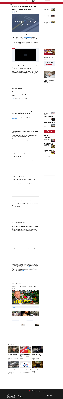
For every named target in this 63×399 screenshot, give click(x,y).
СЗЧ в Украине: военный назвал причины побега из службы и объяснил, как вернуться (12, 355)
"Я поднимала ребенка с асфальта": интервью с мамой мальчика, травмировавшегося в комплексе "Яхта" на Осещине (49, 80)
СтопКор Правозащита (22, 395)
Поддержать (49, 64)
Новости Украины (12, 4)
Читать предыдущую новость (16, 320)
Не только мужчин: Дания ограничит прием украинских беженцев (25, 355)
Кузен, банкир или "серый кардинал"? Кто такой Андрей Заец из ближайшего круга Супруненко (49, 150)
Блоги (31, 391)
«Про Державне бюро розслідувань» (27, 37)
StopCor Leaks (46, 135)
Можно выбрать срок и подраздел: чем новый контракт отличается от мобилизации (49, 20)
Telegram (30, 306)
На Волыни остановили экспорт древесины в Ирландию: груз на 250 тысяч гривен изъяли (48, 14)
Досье (34, 391)
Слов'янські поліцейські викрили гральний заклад (18, 322)
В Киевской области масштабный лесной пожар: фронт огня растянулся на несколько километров (49, 123)
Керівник (13, 98)
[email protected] (14, 118)
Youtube (34, 306)
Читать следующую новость (29, 320)
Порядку (30, 62)
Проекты (18, 391)
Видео (22, 391)
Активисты (21, 397)
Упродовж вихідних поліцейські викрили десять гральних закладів (31, 322)
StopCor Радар (44, 391)
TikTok (16, 307)
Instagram (14, 307)
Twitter (36, 306)
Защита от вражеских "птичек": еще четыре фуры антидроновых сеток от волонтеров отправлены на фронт (49, 57)
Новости (27, 391)
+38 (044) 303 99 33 (49, 131)
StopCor (16, 11)
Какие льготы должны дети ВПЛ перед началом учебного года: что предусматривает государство (25, 370)
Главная (9, 4)
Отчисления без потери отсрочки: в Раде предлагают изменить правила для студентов (49, 111)
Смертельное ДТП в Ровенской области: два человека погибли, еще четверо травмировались (37, 355)
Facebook (32, 306)
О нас (20, 394)
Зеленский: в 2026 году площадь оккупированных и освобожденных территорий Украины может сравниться (37, 370)
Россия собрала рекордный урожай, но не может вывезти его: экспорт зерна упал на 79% (13, 370)
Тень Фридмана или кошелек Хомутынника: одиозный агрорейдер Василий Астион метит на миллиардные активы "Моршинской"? (49, 138)
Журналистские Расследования (23, 396)
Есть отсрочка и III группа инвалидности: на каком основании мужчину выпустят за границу (48, 8)
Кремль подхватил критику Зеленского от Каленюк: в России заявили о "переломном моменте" (49, 117)
